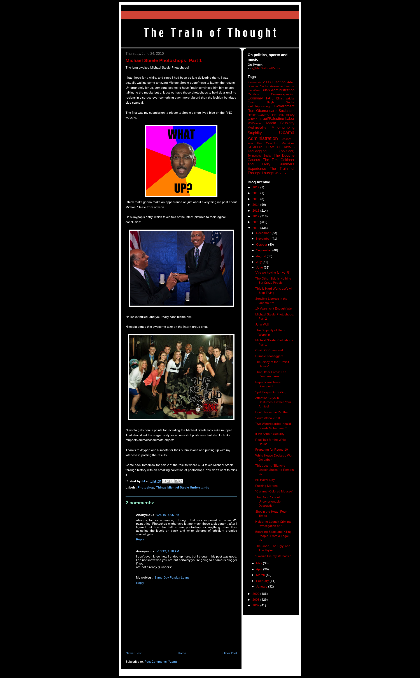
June (260, 267)
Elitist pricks (285, 98)
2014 (256, 204)
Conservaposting (282, 94)
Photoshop (146, 487)
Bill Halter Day (265, 480)
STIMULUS (255, 147)
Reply (140, 539)
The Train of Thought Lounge (271, 170)
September (264, 250)
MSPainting (255, 123)
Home (182, 653)
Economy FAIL (260, 98)
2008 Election (274, 82)
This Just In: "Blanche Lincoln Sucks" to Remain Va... (274, 470)
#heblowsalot (254, 82)
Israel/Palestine (271, 119)
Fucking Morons (266, 485)
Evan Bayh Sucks (271, 102)
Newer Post (134, 653)
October (262, 244)
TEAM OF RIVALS (280, 147)
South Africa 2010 (267, 418)
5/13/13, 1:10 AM (167, 551)
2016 (256, 193)
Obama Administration (271, 135)
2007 (256, 605)
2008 (256, 599)
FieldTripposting (259, 106)
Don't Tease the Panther (272, 412)
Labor (289, 119)
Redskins (288, 143)
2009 (256, 593)
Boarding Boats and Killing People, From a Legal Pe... (273, 536)
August (261, 256)
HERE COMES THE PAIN (266, 115)
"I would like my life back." (273, 556)
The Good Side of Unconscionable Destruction (268, 501)
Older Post (229, 653)
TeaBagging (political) (271, 151)
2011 (256, 222)
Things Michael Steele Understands (182, 487)
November (263, 238)
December (263, 233)
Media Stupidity (280, 123)
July (259, 262)
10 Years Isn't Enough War (273, 308)
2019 (256, 187)
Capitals (253, 94)
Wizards (280, 173)
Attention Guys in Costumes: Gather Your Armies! (273, 402)
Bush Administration (277, 90)
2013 (256, 210)
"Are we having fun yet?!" (272, 272)
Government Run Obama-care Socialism (271, 108)
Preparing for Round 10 (271, 449)
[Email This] (164, 481)
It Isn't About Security (269, 433)
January (262, 586)
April (259, 569)
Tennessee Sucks (259, 155)
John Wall (262, 324)
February (263, 580)
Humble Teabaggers (269, 356)
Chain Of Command (269, 350)
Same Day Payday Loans (171, 577)
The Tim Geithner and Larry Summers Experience (271, 164)
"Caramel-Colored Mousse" (274, 491)
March (261, 575)
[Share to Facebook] (176, 481)
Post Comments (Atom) (161, 661)
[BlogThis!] (168, 481)
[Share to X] (172, 481)
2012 (256, 216)
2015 (256, 199)
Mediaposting (257, 127)
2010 (256, 228)
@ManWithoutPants (266, 68)
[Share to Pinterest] (180, 481)
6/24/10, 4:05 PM (167, 515)
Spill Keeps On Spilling (270, 392)
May (259, 563)
